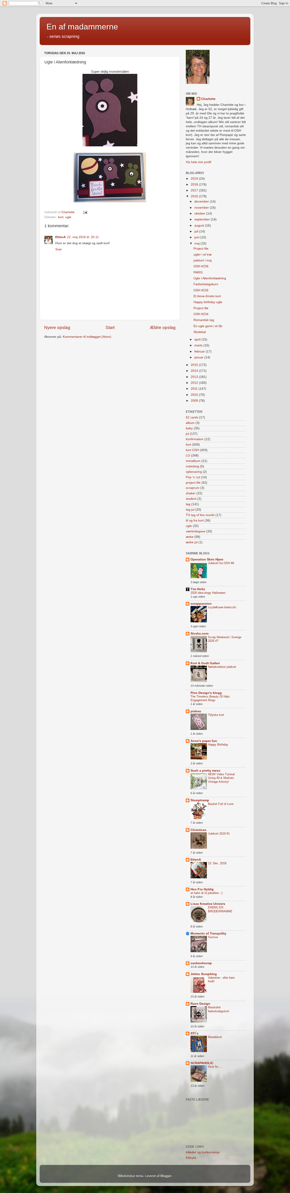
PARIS (198, 272)
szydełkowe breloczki (222, 607)
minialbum (193, 461)
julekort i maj (202, 260)
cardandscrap (201, 963)
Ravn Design (200, 1003)
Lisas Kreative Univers (208, 904)
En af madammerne (82, 26)
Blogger (165, 1176)
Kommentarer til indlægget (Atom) (87, 336)
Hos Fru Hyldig (202, 889)
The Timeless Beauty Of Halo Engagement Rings (210, 698)
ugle (68, 217)
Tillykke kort (216, 715)
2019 (195, 178)
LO (188, 455)
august (199, 225)
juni (197, 237)
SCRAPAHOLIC (202, 1063)
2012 (195, 382)
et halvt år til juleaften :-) (206, 893)
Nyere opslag (57, 327)
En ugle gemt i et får (207, 326)
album (190, 423)
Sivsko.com (199, 633)
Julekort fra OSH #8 (221, 563)
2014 (195, 370)
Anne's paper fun (204, 741)
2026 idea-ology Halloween (208, 592)
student (191, 498)
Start (110, 327)
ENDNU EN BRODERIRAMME (220, 909)
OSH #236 (200, 266)
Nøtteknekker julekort (222, 667)
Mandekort (215, 1037)
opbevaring (194, 471)
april (197, 339)
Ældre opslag (163, 327)
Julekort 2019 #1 (219, 833)
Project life (200, 248)
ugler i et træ (202, 254)
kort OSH (192, 450)
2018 (195, 184)
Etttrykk (191, 1157)
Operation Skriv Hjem (207, 559)
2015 (195, 365)
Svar (58, 249)
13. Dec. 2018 (217, 863)
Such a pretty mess (205, 770)
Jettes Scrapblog (204, 974)
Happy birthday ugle (207, 302)
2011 (194, 388)
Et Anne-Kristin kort (207, 296)
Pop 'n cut (193, 477)
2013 (195, 377)
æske (189, 537)
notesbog (192, 466)
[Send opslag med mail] (85, 212)
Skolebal (199, 332)
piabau (196, 711)
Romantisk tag (203, 320)
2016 (195, 196)
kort (60, 217)
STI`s (194, 1033)
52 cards (192, 417)
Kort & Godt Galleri (205, 663)
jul (187, 433)
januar (199, 357)
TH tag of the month (200, 515)
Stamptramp (200, 800)
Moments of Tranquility (208, 933)
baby (189, 428)
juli (196, 231)
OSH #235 (200, 290)
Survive (213, 937)
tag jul (190, 509)
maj (197, 243)
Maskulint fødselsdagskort (218, 1009)
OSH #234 (200, 314)
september (202, 219)
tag (188, 504)
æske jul (192, 542)
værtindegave (195, 531)
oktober (200, 213)
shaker (191, 493)
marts (198, 345)
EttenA (60, 237)
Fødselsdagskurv (205, 284)
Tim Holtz (198, 589)
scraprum (192, 488)
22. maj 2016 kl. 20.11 (83, 237)
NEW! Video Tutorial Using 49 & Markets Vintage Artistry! (221, 778)
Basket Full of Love (221, 804)
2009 (195, 400)
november (202, 207)
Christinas (198, 830)
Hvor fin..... (215, 1066)
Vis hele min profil (198, 162)
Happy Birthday (218, 744)
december (202, 201)
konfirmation (194, 439)
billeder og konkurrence (203, 1152)
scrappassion (201, 603)
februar (200, 351)
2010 (195, 394)
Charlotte (208, 99)
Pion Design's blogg (206, 693)
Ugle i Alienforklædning (209, 278)
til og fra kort (195, 520)
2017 (195, 190)
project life (193, 482)
